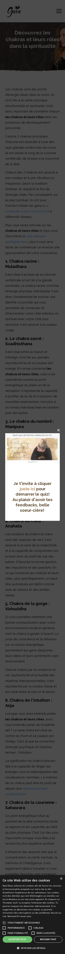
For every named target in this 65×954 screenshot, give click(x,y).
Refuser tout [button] (48, 939)
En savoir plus (24, 916)
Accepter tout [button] (17, 939)
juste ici (27, 488)
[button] (32, 948)
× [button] (61, 878)
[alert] (32, 914)
